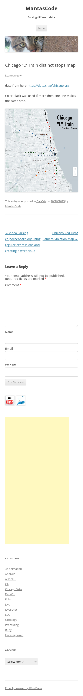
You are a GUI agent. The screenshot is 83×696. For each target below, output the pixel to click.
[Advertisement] (37, 480)
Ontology (11, 620)
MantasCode (41, 8)
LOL (7, 615)
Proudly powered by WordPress (23, 688)
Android (10, 574)
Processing (12, 625)
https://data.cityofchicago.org (48, 85)
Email (9, 349)
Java (7, 604)
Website (11, 365)
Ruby (8, 630)
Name (9, 332)
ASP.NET (10, 579)
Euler (8, 599)
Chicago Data (13, 589)
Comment (13, 285)
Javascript (11, 609)
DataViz (41, 201)
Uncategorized (14, 635)
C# (7, 584)
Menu (41, 28)
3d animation (13, 569)
